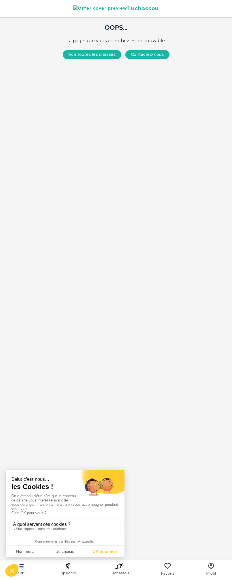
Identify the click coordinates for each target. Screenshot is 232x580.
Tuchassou (143, 8)
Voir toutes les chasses (92, 54)
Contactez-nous (147, 54)
